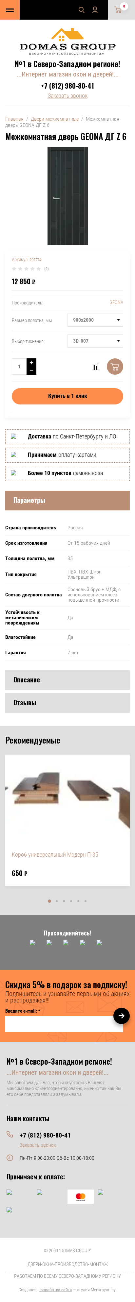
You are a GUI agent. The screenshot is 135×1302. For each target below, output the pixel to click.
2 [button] (57, 901)
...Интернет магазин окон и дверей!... (68, 74)
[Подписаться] (121, 1016)
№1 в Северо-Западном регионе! (67, 63)
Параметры (29, 500)
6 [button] (86, 901)
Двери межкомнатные (55, 119)
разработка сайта (55, 1289)
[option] (67, 820)
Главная (14, 119)
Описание (26, 679)
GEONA (116, 302)
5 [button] (78, 901)
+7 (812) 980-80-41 (67, 86)
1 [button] (49, 901)
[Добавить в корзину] (115, 366)
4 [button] (71, 901)
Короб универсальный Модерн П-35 (55, 854)
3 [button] (64, 901)
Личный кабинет (94, 10)
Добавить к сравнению (95, 366)
